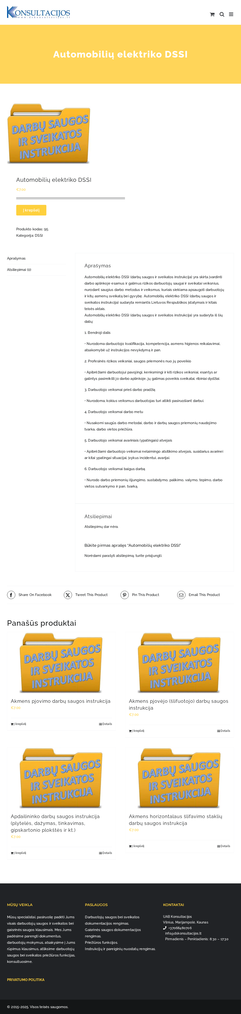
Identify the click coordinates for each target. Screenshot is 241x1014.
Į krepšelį (31, 210)
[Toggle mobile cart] (212, 14)
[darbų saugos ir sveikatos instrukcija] (61, 133)
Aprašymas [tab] (16, 258)
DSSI (39, 235)
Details (107, 724)
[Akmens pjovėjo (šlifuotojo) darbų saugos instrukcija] (179, 662)
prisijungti (153, 556)
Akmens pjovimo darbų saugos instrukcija (61, 701)
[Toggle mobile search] (222, 14)
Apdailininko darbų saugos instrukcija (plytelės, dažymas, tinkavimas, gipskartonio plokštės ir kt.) (55, 823)
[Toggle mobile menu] (231, 14)
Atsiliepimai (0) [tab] (19, 270)
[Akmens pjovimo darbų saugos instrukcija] (61, 662)
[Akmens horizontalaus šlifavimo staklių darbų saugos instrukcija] (179, 777)
